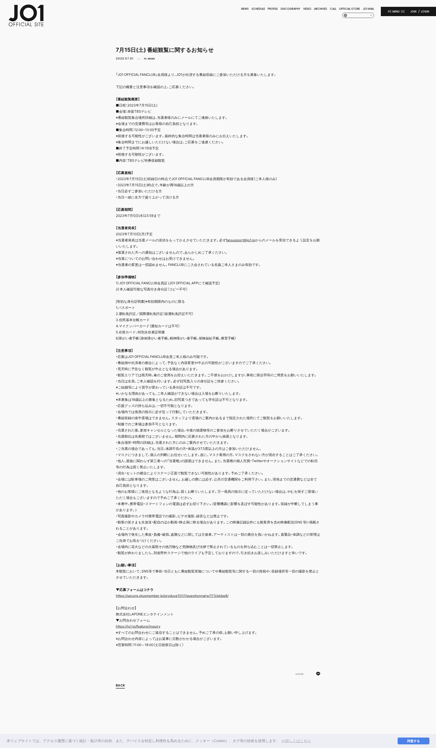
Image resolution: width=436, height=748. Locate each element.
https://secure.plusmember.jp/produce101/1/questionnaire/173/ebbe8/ (172, 595)
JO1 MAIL (368, 9)
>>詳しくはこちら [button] (296, 741)
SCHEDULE (258, 9)
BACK (120, 685)
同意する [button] (413, 741)
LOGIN (425, 11)
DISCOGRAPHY (290, 9)
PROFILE (273, 9)
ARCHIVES (320, 9)
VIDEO (307, 9)
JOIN (413, 11)
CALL (333, 9)
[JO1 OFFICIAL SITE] (26, 24)
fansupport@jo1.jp (240, 240)
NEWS (245, 9)
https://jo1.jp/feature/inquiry (138, 626)
